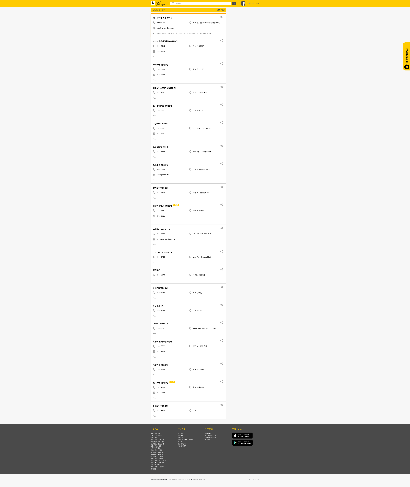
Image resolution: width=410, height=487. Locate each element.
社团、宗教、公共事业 (157, 467)
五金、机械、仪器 (156, 446)
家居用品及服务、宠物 (157, 442)
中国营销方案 (182, 444)
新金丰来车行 (158, 306)
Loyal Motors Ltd (160, 124)
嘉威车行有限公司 (160, 406)
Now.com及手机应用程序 (185, 440)
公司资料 (208, 433)
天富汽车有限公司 (160, 365)
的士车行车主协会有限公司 (164, 88)
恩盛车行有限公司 (160, 165)
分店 (176, 205)
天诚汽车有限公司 (160, 288)
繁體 (252, 3)
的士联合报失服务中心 (162, 18)
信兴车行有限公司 (160, 188)
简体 (257, 3)
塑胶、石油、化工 (156, 450)
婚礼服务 (153, 469)
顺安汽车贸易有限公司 (162, 206)
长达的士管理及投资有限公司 (165, 41)
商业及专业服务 (155, 433)
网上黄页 (180, 433)
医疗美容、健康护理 (157, 452)
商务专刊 (180, 435)
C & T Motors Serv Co (162, 252)
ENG (248, 3)
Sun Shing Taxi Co (161, 147)
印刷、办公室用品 (156, 435)
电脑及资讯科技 (155, 465)
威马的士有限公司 (160, 383)
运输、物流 (154, 437)
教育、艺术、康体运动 (157, 462)
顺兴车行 (156, 270)
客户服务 (208, 440)
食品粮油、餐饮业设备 (157, 444)
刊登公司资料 (182, 446)
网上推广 (180, 442)
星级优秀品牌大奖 (210, 437)
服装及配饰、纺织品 (157, 458)
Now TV (180, 437)
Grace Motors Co (160, 324)
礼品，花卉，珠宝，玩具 (158, 460)
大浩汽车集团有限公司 (162, 342)
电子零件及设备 (155, 448)
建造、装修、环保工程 (157, 440)
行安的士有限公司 (160, 65)
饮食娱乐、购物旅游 (157, 454)
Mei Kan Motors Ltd (162, 229)
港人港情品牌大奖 (210, 435)
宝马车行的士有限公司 (162, 106)
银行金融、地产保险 (157, 456)
